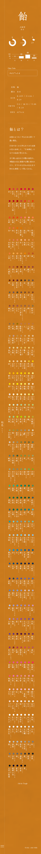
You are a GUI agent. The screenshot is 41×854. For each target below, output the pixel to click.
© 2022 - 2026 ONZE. (31, 848)
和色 (2, 427)
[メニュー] (2, 846)
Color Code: (12, 68)
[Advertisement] (20, 807)
